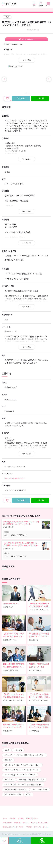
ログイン (25, 822)
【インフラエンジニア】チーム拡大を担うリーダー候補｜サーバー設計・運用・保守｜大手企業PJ (21, 544)
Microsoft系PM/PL (11, 603)
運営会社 (21, 818)
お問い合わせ (7, 822)
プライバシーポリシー (41, 827)
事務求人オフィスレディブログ (13, 827)
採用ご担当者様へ (32, 818)
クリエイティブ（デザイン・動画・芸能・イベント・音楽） (24, 755)
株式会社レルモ (33, 640)
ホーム (5, 818)
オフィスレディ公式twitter (39, 822)
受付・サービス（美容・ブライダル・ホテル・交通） (22, 765)
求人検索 (12, 818)
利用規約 (29, 827)
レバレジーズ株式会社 (35, 670)
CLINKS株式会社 (34, 731)
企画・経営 (18, 750)
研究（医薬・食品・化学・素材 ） (16, 789)
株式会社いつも (8, 731)
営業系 (7, 750)
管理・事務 (8, 760)
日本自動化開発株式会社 (10, 670)
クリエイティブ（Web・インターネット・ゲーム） (22, 770)
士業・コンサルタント (40, 789)
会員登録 (17, 822)
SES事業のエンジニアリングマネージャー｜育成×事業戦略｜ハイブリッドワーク (21, 523)
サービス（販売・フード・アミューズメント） (20, 775)
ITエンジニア (9, 779)
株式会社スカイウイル (10, 640)
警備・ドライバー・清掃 (13, 794)
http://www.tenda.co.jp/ (14, 478)
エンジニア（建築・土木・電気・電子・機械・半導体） (23, 784)
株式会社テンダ (8, 607)
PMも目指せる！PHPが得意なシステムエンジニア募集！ (39, 636)
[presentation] (4, 79)
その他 (28, 794)
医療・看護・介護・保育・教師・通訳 (31, 779)
